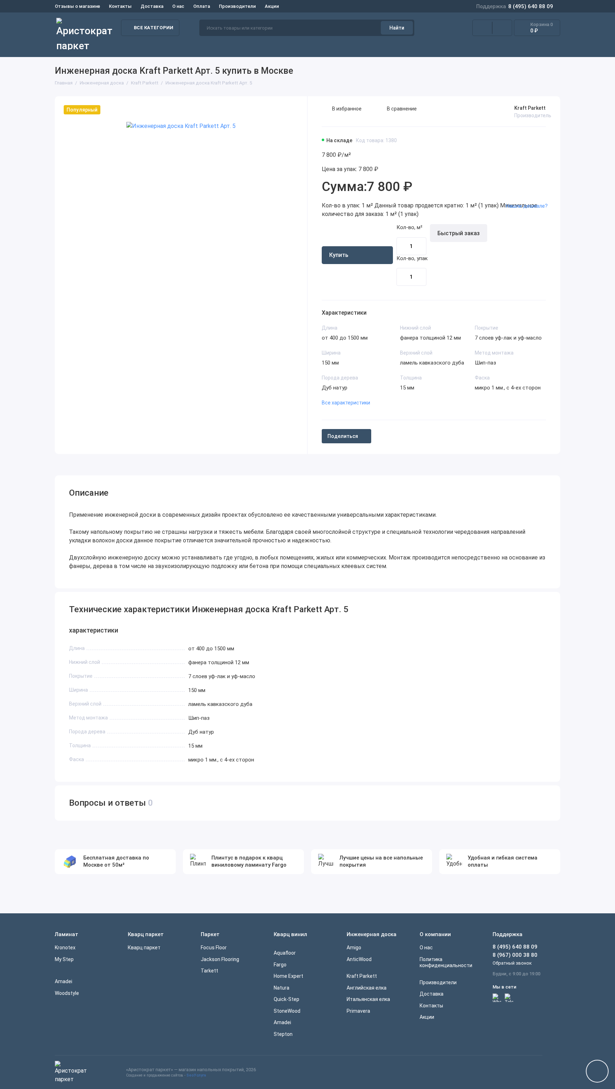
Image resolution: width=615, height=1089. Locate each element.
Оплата (201, 6)
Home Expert (288, 976)
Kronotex (65, 947)
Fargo (280, 964)
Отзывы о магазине (77, 6)
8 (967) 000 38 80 (515, 955)
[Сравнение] (482, 28)
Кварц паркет (144, 947)
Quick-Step (286, 999)
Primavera (358, 1011)
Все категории (153, 27)
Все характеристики (346, 403)
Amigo (354, 947)
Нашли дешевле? (527, 206)
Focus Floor (214, 947)
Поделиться (342, 436)
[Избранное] (502, 28)
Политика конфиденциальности (446, 962)
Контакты (120, 6)
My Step (64, 959)
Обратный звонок (512, 963)
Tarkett (209, 971)
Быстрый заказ (458, 233)
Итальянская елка (368, 999)
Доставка (152, 6)
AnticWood (359, 959)
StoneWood (287, 1011)
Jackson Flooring (220, 959)
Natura (281, 988)
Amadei (63, 981)
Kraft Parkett (530, 108)
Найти (396, 28)
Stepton (283, 1034)
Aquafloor (285, 953)
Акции (272, 6)
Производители (237, 6)
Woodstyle (67, 993)
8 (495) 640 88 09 (514, 6)
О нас (178, 6)
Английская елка (367, 988)
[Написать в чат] (597, 1071)
